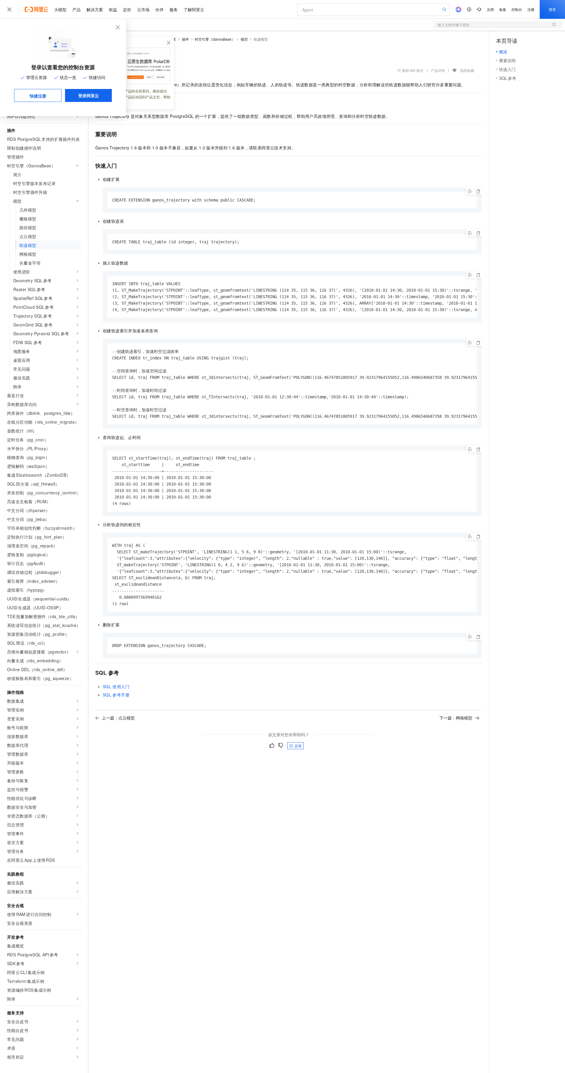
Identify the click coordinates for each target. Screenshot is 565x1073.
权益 (113, 9)
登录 (552, 9)
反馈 (298, 745)
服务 (174, 9)
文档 (490, 9)
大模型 (60, 9)
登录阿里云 (88, 95)
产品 (76, 9)
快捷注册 (38, 96)
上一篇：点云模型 (118, 718)
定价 (127, 9)
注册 (530, 9)
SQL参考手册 (116, 695)
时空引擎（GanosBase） (215, 39)
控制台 (516, 9)
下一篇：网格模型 (455, 718)
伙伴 (159, 9)
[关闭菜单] (9, 9)
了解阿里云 (194, 9)
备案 (502, 9)
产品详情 (438, 70)
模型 (244, 39)
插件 (185, 39)
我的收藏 (467, 70)
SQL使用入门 (116, 686)
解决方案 (95, 9)
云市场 (143, 9)
